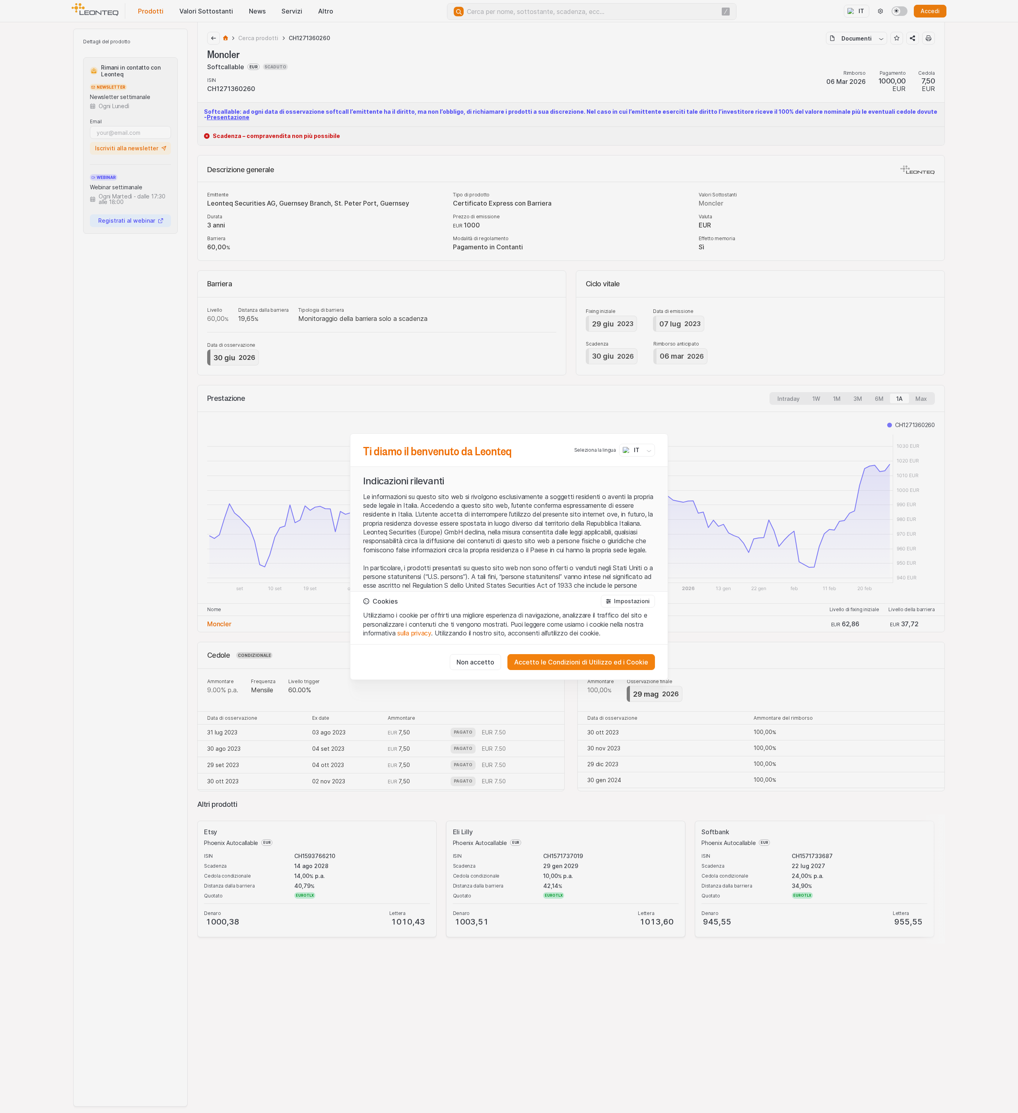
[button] (628, 601)
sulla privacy (414, 633)
